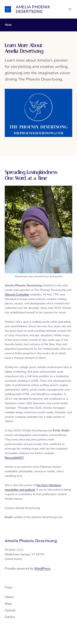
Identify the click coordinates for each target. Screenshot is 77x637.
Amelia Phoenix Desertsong (33, 9)
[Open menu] (70, 9)
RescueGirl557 (14, 458)
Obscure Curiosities (17, 294)
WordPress (42, 568)
